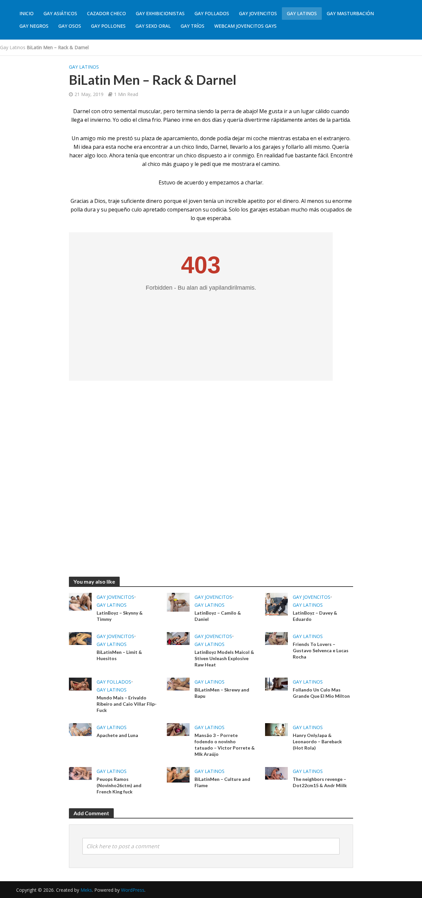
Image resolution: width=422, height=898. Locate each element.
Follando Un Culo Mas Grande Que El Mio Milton (321, 693)
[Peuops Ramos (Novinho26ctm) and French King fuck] (80, 773)
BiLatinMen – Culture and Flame (222, 782)
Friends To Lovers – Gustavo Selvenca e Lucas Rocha (320, 650)
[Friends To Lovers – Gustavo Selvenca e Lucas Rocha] (276, 638)
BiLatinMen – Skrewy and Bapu (222, 693)
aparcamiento (180, 138)
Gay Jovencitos (258, 13)
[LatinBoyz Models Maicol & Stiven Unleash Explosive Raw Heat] (178, 638)
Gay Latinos (302, 13)
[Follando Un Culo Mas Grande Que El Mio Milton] (276, 683)
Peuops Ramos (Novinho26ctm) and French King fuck (119, 785)
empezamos (224, 182)
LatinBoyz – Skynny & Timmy (120, 616)
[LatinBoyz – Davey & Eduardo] (276, 603)
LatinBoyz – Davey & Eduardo (315, 616)
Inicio (26, 13)
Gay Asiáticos (60, 13)
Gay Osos (69, 26)
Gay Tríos (192, 26)
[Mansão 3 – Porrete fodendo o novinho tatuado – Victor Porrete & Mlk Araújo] (178, 729)
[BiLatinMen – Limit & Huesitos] (80, 638)
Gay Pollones (108, 26)
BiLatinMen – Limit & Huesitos (119, 655)
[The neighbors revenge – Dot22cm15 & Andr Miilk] (276, 773)
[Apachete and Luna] (80, 729)
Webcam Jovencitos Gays (245, 26)
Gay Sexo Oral (153, 26)
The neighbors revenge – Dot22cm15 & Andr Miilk (320, 782)
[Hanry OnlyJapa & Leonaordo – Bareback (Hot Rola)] (276, 729)
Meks (86, 890)
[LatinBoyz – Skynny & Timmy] (80, 601)
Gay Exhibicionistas (160, 13)
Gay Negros (33, 26)
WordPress (132, 890)
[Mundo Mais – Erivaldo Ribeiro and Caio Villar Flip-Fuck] (80, 683)
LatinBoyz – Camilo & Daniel (218, 616)
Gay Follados (212, 13)
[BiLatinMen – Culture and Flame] (178, 774)
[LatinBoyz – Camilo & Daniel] (178, 601)
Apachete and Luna (117, 735)
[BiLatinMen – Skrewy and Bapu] (178, 683)
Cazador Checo (106, 13)
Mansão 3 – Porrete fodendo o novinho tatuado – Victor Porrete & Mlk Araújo (225, 744)
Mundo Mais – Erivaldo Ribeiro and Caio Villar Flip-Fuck (127, 704)
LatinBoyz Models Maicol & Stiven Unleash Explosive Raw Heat (224, 658)
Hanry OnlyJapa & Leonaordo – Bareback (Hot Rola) (317, 741)
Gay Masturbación (350, 13)
